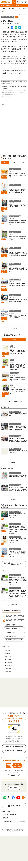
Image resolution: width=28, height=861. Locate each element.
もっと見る (14, 328)
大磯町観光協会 (9, 662)
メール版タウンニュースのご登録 (14, 751)
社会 (24, 8)
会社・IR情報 (6, 811)
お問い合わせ (15, 806)
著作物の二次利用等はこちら (13, 628)
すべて (3, 8)
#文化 (4, 104)
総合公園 (7, 653)
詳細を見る (14, 775)
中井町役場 (8, 671)
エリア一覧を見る (13, 401)
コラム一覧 (14, 604)
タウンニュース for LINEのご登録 (14, 746)
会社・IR (18, 2)
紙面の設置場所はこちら (12, 636)
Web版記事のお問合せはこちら (14, 640)
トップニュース (11, 8)
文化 (19, 8)
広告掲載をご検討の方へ (9, 814)
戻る (3, 11)
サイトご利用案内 (20, 821)
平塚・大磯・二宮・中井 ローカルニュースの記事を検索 (13, 564)
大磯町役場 (8, 659)
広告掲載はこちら (10, 632)
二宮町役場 (8, 668)
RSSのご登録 (13, 788)
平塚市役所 (8, 650)
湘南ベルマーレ (9, 656)
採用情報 (5, 818)
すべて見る (14, 462)
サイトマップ (14, 823)
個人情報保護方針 (8, 821)
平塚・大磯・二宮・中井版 (10, 5)
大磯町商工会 (8, 665)
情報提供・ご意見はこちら (13, 625)
